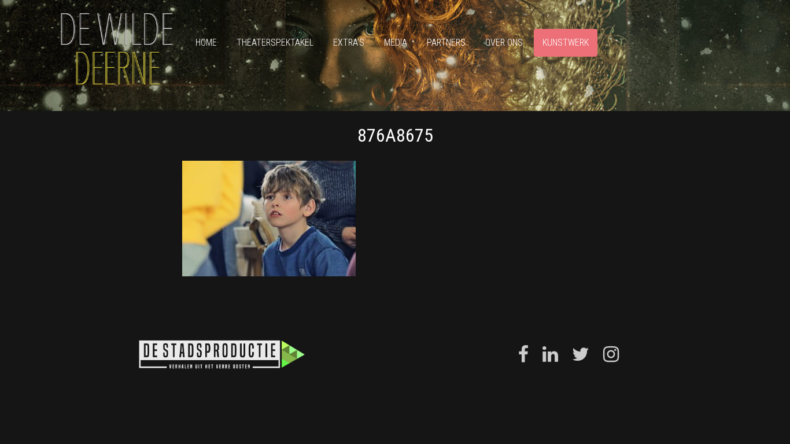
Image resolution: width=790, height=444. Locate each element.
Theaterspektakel (275, 42)
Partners (446, 42)
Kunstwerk (565, 42)
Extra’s (348, 42)
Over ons (504, 42)
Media (395, 42)
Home (206, 42)
